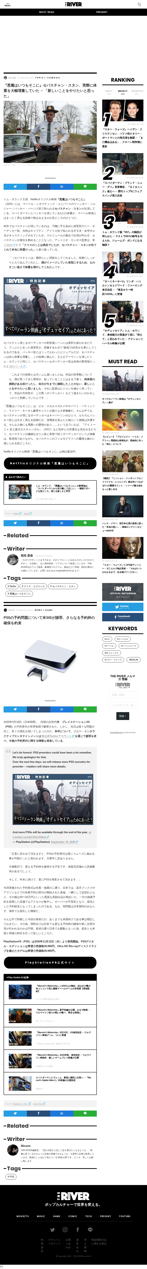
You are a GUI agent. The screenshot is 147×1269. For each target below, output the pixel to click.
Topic (39, 77)
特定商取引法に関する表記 (98, 1241)
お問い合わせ (68, 1243)
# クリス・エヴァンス (33, 586)
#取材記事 (133, 660)
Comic (72, 1216)
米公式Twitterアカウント (57, 736)
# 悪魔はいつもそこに (19, 593)
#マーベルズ (122, 639)
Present (102, 12)
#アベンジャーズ (128, 646)
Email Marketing (116, 732)
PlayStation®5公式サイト (50, 962)
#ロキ (107, 639)
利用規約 (42, 1245)
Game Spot (38, 1104)
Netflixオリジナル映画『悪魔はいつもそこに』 (50, 463)
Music (41, 1216)
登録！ (123, 716)
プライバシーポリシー (54, 1241)
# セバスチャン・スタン (63, 586)
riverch (88, 1256)
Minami (11, 610)
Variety (26, 513)
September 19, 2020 (63, 841)
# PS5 (11, 1176)
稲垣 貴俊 (12, 78)
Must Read (46, 12)
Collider (8, 244)
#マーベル (109, 646)
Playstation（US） (20, 1104)
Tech (88, 1216)
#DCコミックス (111, 653)
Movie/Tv (22, 1216)
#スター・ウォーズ (113, 660)
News (38, 610)
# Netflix (12, 586)
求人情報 (85, 1245)
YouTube (125, 1216)
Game (49, 610)
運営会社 (77, 1245)
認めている (16, 366)
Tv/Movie (53, 77)
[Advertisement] (73, 41)
